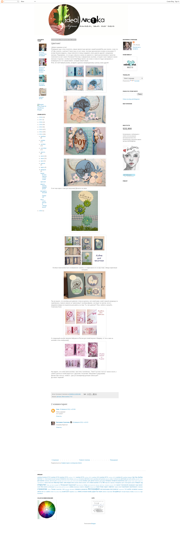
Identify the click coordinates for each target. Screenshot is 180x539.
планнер (81, 485)
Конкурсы (108, 480)
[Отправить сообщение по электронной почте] (84, 394)
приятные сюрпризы (105, 485)
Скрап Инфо (100, 487)
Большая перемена (42, 84)
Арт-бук (135, 477)
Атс (44, 479)
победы (86, 485)
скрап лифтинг (109, 487)
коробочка (121, 480)
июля (42, 156)
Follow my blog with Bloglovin (131, 99)
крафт (126, 480)
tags (141, 491)
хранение (121, 489)
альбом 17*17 (72, 477)
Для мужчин (40, 480)
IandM (64, 491)
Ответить (59, 416)
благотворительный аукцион (52, 479)
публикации (51, 486)
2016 (40, 122)
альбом (39, 477)
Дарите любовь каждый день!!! (44, 186)
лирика (46, 482)
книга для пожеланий (72, 480)
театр (49, 489)
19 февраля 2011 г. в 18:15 (80, 422)
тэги (63, 489)
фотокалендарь (105, 489)
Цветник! (43, 182)
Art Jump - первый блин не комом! (43, 54)
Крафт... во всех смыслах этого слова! (44, 176)
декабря (43, 136)
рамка (71, 487)
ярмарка (140, 489)
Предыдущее (114, 460)
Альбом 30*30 (41, 97)
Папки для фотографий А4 (53, 485)
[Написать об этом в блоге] (90, 394)
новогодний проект (130, 482)
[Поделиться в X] (92, 394)
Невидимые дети (119, 482)
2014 (40, 127)
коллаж (80, 480)
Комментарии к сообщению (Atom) (71, 463)
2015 (40, 124)
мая (42, 161)
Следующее (55, 460)
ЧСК (125, 489)
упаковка (67, 489)
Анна (57, 409)
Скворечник (93, 486)
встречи (91, 479)
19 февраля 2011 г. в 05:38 (67, 409)
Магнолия (51, 482)
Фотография (94, 489)
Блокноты (63, 479)
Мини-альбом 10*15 (84, 482)
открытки (41, 485)
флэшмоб (72, 489)
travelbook (40, 493)
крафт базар (131, 480)
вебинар (76, 479)
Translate (136, 81)
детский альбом (131, 479)
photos (104, 491)
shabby (132, 491)
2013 (40, 129)
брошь (72, 479)
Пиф (77, 485)
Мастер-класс (58, 482)
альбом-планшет (127, 477)
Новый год (139, 482)
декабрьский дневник (99, 479)
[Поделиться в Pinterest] (96, 394)
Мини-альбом (75, 482)
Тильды (53, 489)
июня (42, 158)
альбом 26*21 (88, 477)
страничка (42, 489)
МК (104, 482)
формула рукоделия (81, 489)
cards (48, 491)
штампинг (135, 489)
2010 (40, 210)
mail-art (76, 491)
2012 (40, 132)
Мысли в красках (110, 482)
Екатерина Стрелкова (63, 422)
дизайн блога (139, 479)
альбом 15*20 (55, 477)
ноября (43, 140)
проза (46, 487)
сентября (43, 148)
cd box (52, 491)
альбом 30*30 (112, 477)
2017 (40, 119)
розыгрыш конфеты (79, 486)
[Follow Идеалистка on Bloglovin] (131, 170)
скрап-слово (118, 486)
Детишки (59, 396)
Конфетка (115, 480)
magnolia (71, 491)
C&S (45, 491)
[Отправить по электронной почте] (88, 394)
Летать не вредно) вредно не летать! (42, 70)
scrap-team (109, 491)
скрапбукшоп (133, 487)
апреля (43, 163)
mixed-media (87, 491)
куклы (136, 480)
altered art (40, 491)
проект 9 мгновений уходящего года (127, 485)
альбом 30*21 (104, 477)
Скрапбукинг (125, 487)
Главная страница (84, 460)
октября (43, 144)
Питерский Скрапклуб (68, 485)
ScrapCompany (126, 491)
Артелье (39, 479)
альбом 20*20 (80, 477)
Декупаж (108, 479)
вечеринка (81, 479)
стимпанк (140, 486)
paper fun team (97, 491)
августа (43, 152)
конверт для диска (88, 480)
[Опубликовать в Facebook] (94, 394)
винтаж (87, 479)
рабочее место (65, 486)
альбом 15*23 (64, 477)
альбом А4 (119, 477)
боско (68, 479)
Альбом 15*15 (46, 477)
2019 (40, 117)
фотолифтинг (114, 489)
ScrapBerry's (117, 491)
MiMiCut (80, 491)
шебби (129, 489)
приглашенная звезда (93, 485)
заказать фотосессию (51, 480)
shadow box (137, 491)
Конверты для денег (99, 480)
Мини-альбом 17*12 (67, 396)
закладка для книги (62, 480)
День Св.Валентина (115, 479)
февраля (43, 169)
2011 (40, 134)
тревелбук (59, 489)
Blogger (93, 523)
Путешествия (58, 486)
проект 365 (113, 485)
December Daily (58, 491)
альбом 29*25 (95, 477)
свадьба (87, 487)
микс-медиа (67, 482)
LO (67, 491)
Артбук (140, 477)
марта (43, 167)
